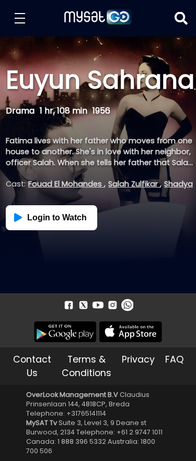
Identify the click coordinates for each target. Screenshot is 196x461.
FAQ (174, 359)
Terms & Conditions (86, 366)
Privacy (138, 359)
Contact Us (32, 366)
